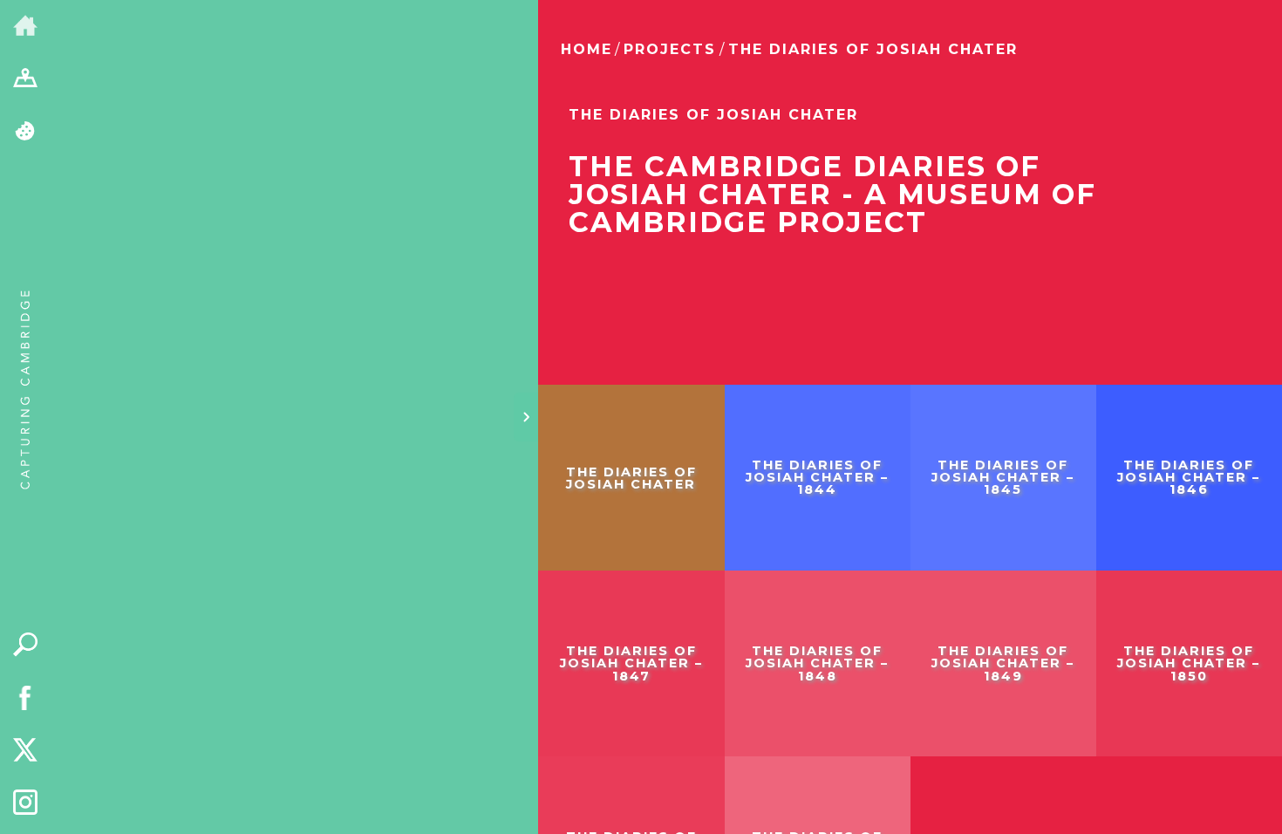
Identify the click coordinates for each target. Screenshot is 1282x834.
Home (586, 49)
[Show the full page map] (25, 79)
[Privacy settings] (25, 132)
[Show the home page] (25, 26)
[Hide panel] (526, 417)
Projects (670, 49)
